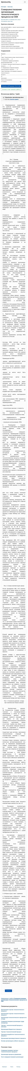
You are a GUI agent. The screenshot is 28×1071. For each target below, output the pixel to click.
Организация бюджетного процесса (11, 1029)
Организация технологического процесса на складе (13, 1018)
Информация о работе (14, 1000)
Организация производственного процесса (13, 1038)
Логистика (10, 6)
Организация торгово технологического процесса (12, 1010)
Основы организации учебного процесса (12, 1041)
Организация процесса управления (11, 1054)
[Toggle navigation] (25, 2)
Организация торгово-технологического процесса (12, 1014)
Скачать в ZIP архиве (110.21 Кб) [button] (11, 86)
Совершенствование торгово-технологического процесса (9, 1051)
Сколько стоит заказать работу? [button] (11, 89)
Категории (3, 6)
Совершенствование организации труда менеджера (12, 1022)
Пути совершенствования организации (12, 1057)
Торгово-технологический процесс (11, 1032)
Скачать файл (14, 99)
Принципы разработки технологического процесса (13, 1035)
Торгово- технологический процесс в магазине (11, 1026)
